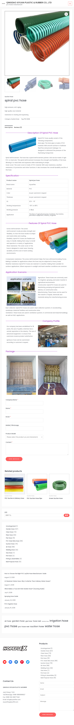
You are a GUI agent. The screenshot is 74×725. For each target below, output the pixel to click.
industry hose (45, 621)
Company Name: (12, 400)
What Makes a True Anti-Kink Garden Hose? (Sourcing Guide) (24, 589)
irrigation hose (59, 621)
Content (9, 442)
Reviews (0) (18, 127)
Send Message (14, 459)
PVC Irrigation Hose (11, 604)
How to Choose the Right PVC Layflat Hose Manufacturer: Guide (25, 574)
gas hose (28, 621)
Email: (8, 417)
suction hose (37, 626)
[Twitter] (27, 662)
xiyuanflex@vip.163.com (10, 702)
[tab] (9, 127)
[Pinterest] (22, 662)
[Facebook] (10, 662)
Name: (8, 408)
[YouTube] (4, 662)
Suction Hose (9, 97)
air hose (8, 621)
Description (9, 127)
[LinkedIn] (16, 662)
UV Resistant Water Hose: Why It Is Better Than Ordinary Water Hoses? (27, 581)
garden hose (18, 621)
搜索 (6, 512)
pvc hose (11, 626)
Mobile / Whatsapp (12, 425)
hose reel (37, 621)
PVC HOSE (27, 119)
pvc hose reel (23, 626)
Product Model (11, 434)
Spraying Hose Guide (11, 596)
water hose (52, 626)
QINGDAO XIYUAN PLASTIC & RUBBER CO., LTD (29, 2)
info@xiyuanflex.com (14, 700)
